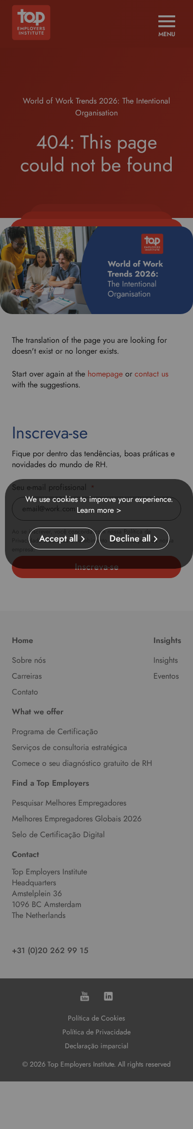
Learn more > (99, 510)
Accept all (58, 538)
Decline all (129, 538)
